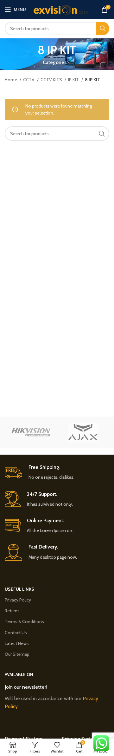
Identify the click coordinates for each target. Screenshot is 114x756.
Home (11, 79)
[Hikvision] (31, 432)
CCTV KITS (52, 79)
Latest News (17, 643)
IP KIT (74, 79)
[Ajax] (83, 432)
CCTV (29, 79)
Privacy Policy (18, 600)
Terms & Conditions (24, 621)
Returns (12, 611)
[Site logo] (60, 9)
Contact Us (16, 632)
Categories (54, 62)
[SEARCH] (102, 28)
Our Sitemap (17, 654)
